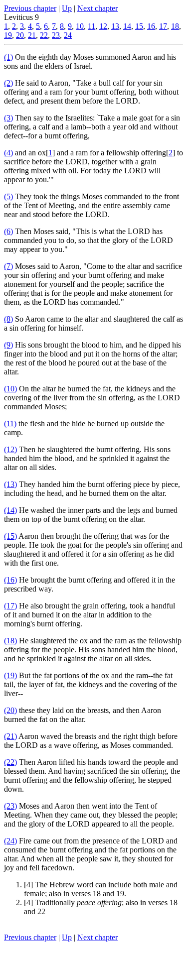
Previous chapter (30, 8)
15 (139, 26)
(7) (8, 266)
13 (115, 26)
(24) (10, 840)
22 (44, 35)
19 (8, 35)
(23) (10, 806)
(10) (10, 388)
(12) (10, 449)
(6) (8, 231)
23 (56, 35)
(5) (8, 196)
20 (20, 35)
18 (175, 26)
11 (91, 26)
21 (32, 35)
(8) (8, 319)
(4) (8, 152)
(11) (10, 423)
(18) (10, 640)
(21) (10, 736)
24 (68, 35)
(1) (8, 57)
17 (163, 26)
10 (80, 26)
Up (67, 8)
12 (103, 26)
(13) (10, 484)
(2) (8, 83)
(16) (10, 580)
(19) (10, 675)
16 (151, 26)
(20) (10, 710)
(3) (8, 118)
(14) (10, 510)
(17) (10, 605)
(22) (10, 762)
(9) (8, 345)
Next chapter (97, 8)
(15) (10, 536)
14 (127, 26)
